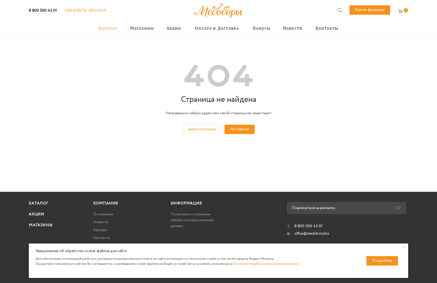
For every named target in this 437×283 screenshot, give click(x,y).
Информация (186, 203)
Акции (36, 214)
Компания (105, 203)
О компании (103, 214)
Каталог (39, 203)
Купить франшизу (370, 10)
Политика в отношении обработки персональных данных (192, 220)
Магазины (41, 225)
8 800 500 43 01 (43, 10)
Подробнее (382, 260)
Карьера (100, 230)
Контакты (101, 238)
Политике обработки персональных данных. (266, 263)
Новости (100, 222)
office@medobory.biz (311, 233)
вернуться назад (202, 129)
